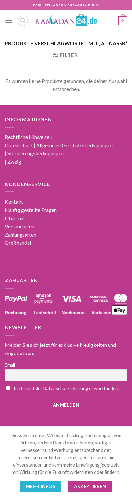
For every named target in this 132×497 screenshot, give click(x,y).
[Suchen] (23, 21)
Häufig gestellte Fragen (31, 210)
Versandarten (19, 226)
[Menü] (8, 21)
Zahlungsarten (20, 235)
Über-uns (15, 218)
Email (10, 365)
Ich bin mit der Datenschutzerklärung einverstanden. (66, 388)
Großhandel (18, 243)
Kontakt (14, 202)
